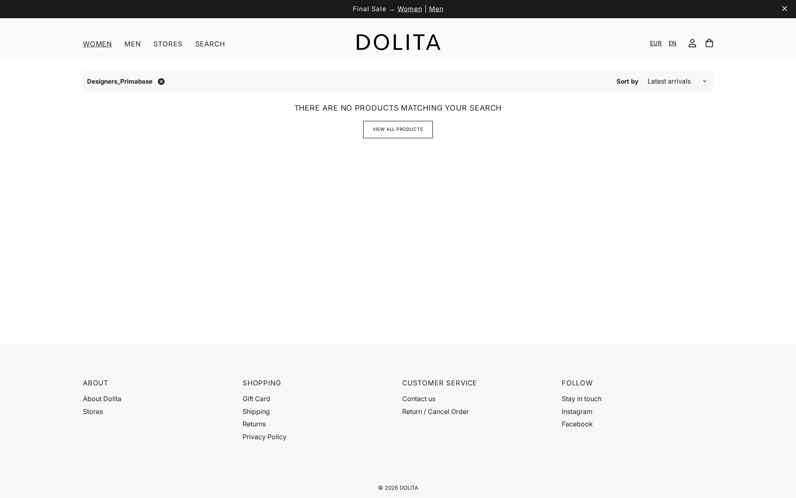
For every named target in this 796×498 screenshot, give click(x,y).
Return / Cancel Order (435, 411)
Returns (254, 424)
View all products (398, 129)
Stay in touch (582, 399)
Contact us (418, 399)
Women (410, 9)
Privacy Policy (264, 437)
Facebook (577, 424)
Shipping (256, 411)
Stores (168, 44)
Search (210, 44)
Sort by (627, 81)
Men (436, 9)
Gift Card (256, 399)
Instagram (577, 411)
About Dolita (102, 399)
